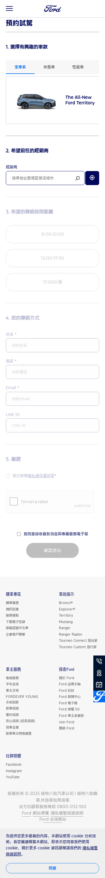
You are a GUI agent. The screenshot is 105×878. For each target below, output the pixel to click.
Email (12, 387)
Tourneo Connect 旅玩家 (78, 640)
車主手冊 (12, 690)
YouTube (13, 777)
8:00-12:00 (52, 234)
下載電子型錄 (15, 622)
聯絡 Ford (66, 728)
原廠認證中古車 (17, 628)
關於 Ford (66, 678)
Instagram (14, 771)
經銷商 (11, 167)
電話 (11, 361)
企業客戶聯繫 (15, 634)
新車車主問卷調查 (19, 733)
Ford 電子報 (68, 703)
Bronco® (66, 603)
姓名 (11, 334)
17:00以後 (52, 282)
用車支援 (12, 727)
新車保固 (12, 708)
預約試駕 (12, 609)
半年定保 (12, 684)
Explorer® (67, 609)
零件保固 (12, 715)
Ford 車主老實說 (71, 715)
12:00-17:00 (52, 258)
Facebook (13, 764)
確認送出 (52, 550)
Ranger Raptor (71, 634)
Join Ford (66, 722)
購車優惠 (12, 603)
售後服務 (12, 678)
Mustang (66, 622)
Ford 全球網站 (52, 819)
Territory (66, 615)
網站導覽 (41, 813)
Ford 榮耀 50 (69, 709)
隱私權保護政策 (41, 475)
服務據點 (12, 615)
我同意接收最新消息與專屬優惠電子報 (56, 534)
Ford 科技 (66, 690)
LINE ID (13, 414)
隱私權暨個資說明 (67, 813)
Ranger (65, 628)
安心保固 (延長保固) (20, 721)
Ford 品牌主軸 (69, 684)
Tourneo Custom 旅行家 (78, 647)
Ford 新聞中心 (69, 696)
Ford (26, 813)
